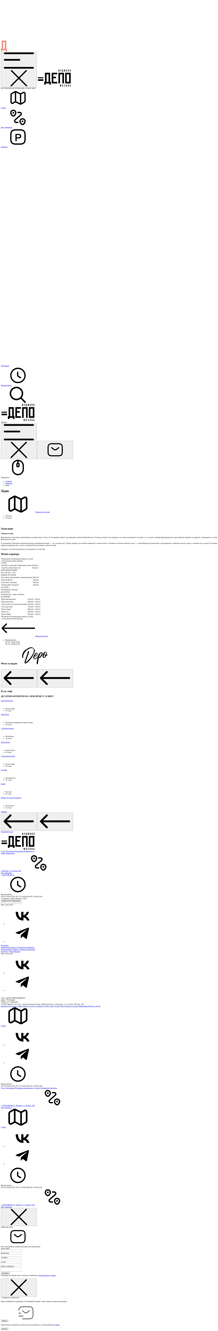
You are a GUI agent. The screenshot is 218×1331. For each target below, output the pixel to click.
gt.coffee (4, 770)
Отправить (5, 1273)
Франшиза (45, 1088)
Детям (46, 1006)
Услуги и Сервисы (36, 1006)
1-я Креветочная (7, 728)
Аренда (4, 853)
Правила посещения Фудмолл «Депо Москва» (18, 951)
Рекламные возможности (24, 851)
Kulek (3, 784)
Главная (8, 481)
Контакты (11, 853)
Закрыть (4, 1321)
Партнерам (10, 851)
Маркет (26, 1006)
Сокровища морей (8, 756)
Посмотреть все (7, 701)
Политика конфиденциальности (9, 946)
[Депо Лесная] (18, 420)
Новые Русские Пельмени (11, 798)
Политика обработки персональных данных (17, 948)
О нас (3, 851)
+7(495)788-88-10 (7, 875)
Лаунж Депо (59, 1006)
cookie (57, 1325)
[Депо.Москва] (22, 924)
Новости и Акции (71, 1006)
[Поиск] (18, 403)
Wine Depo (5, 715)
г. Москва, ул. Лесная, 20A (11, 871)
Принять (4, 1329)
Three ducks (5, 742)
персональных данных (47, 1275)
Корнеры (8, 483)
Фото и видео (95, 1006)
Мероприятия (84, 1006)
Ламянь (4, 812)
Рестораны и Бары (15, 1006)
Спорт (51, 1006)
